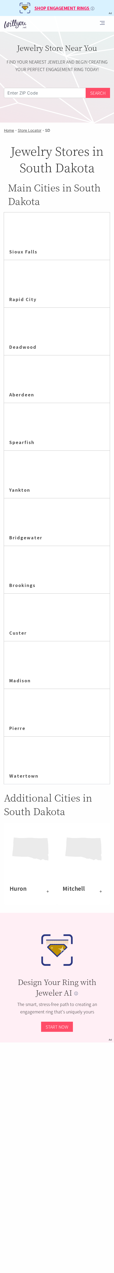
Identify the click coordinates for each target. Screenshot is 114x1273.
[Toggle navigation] (102, 23)
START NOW (57, 1027)
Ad (110, 1039)
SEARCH (98, 93)
